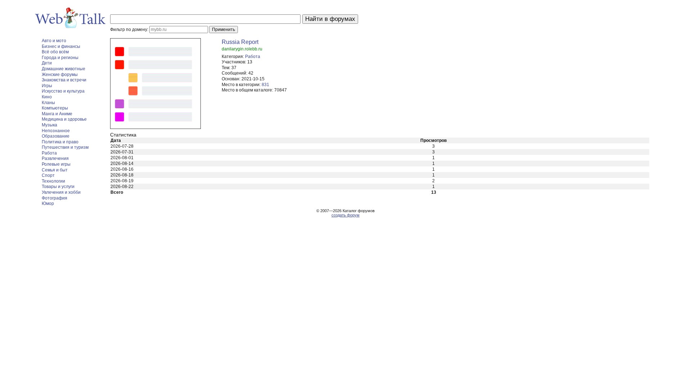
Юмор (48, 203)
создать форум (345, 215)
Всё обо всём (55, 51)
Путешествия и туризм (65, 147)
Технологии (53, 181)
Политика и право (60, 141)
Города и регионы (60, 57)
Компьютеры (55, 108)
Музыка (49, 125)
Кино (47, 96)
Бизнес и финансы (61, 46)
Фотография (54, 198)
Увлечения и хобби (61, 192)
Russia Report (240, 42)
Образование (55, 136)
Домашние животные (63, 68)
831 (265, 84)
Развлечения (55, 158)
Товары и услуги (58, 186)
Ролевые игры (56, 164)
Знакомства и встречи (64, 79)
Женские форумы (60, 74)
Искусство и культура (63, 91)
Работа (49, 153)
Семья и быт (55, 170)
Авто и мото (54, 40)
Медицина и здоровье (64, 119)
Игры (47, 85)
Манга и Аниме (57, 113)
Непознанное (56, 130)
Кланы (48, 102)
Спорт (48, 175)
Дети (47, 63)
